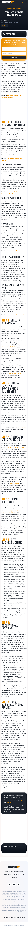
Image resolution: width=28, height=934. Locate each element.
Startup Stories (18, 871)
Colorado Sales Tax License (15, 447)
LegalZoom (9, 802)
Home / (9, 8)
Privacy (11, 917)
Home (6, 871)
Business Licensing (16, 8)
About (11, 871)
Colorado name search (15, 373)
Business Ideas (8, 874)
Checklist (16, 874)
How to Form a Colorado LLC (15, 315)
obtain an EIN (21, 427)
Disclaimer (5, 917)
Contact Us (14, 877)
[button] (26, 2)
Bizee (22, 800)
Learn (22, 874)
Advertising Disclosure (19, 917)
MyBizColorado (14, 483)
